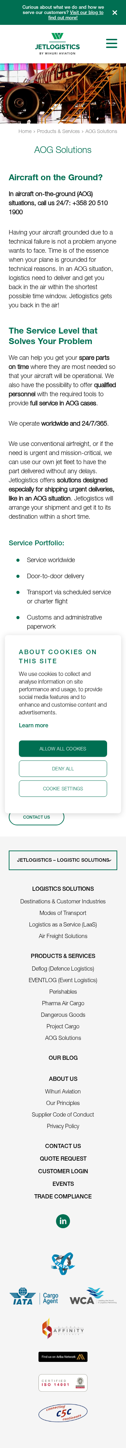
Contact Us (36, 818)
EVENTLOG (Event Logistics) (63, 980)
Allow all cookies (63, 748)
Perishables (63, 991)
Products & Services (58, 131)
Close (115, 12)
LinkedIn (63, 1221)
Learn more (33, 726)
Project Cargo (63, 1026)
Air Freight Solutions (63, 936)
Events (63, 1185)
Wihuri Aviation (63, 1091)
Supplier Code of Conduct (63, 1114)
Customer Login (63, 1172)
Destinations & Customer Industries (63, 901)
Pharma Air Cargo (63, 1003)
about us (63, 1080)
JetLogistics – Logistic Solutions (63, 860)
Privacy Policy (63, 1126)
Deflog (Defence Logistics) (63, 968)
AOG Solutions (101, 131)
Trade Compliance (63, 1197)
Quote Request (63, 1159)
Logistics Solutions (63, 890)
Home (25, 131)
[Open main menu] (111, 43)
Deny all (63, 768)
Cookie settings (63, 788)
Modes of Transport (63, 913)
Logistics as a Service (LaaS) (63, 924)
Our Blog (63, 1059)
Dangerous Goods (63, 1015)
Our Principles (63, 1103)
